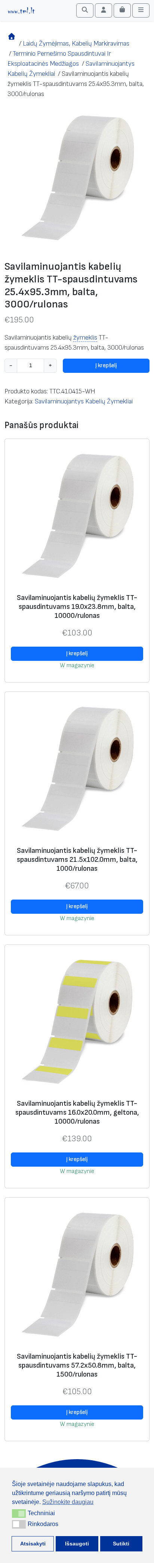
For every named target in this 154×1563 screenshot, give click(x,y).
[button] (19, 1513)
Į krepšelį (106, 365)
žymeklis (85, 337)
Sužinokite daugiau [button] (67, 1502)
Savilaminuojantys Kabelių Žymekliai (84, 401)
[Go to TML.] (11, 43)
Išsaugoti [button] (77, 1544)
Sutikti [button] (121, 1544)
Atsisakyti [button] (33, 1544)
